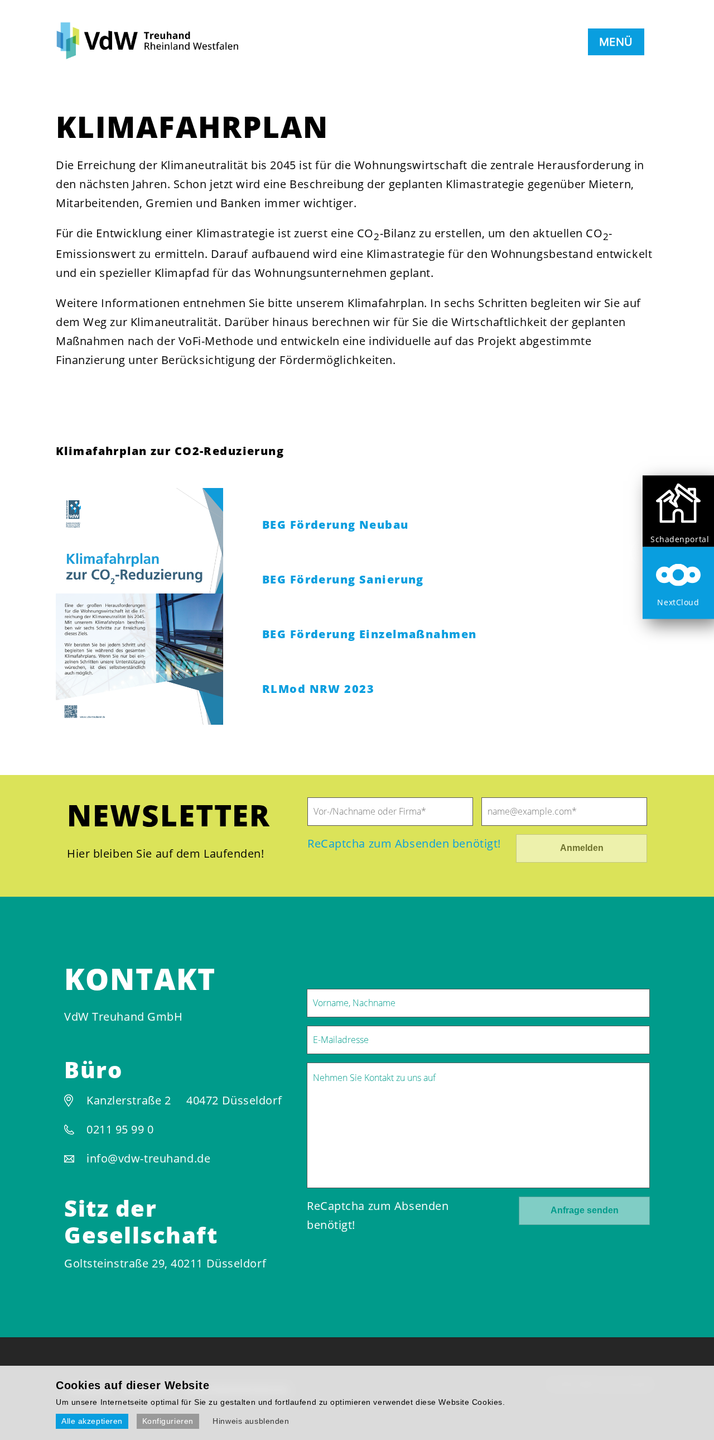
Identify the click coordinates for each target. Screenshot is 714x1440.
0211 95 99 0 (120, 1129)
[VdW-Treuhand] (155, 55)
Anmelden (582, 848)
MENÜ (616, 41)
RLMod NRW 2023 (318, 688)
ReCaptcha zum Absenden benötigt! (404, 843)
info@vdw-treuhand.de (148, 1158)
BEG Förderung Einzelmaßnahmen (369, 634)
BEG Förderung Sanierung (343, 579)
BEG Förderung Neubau (335, 524)
